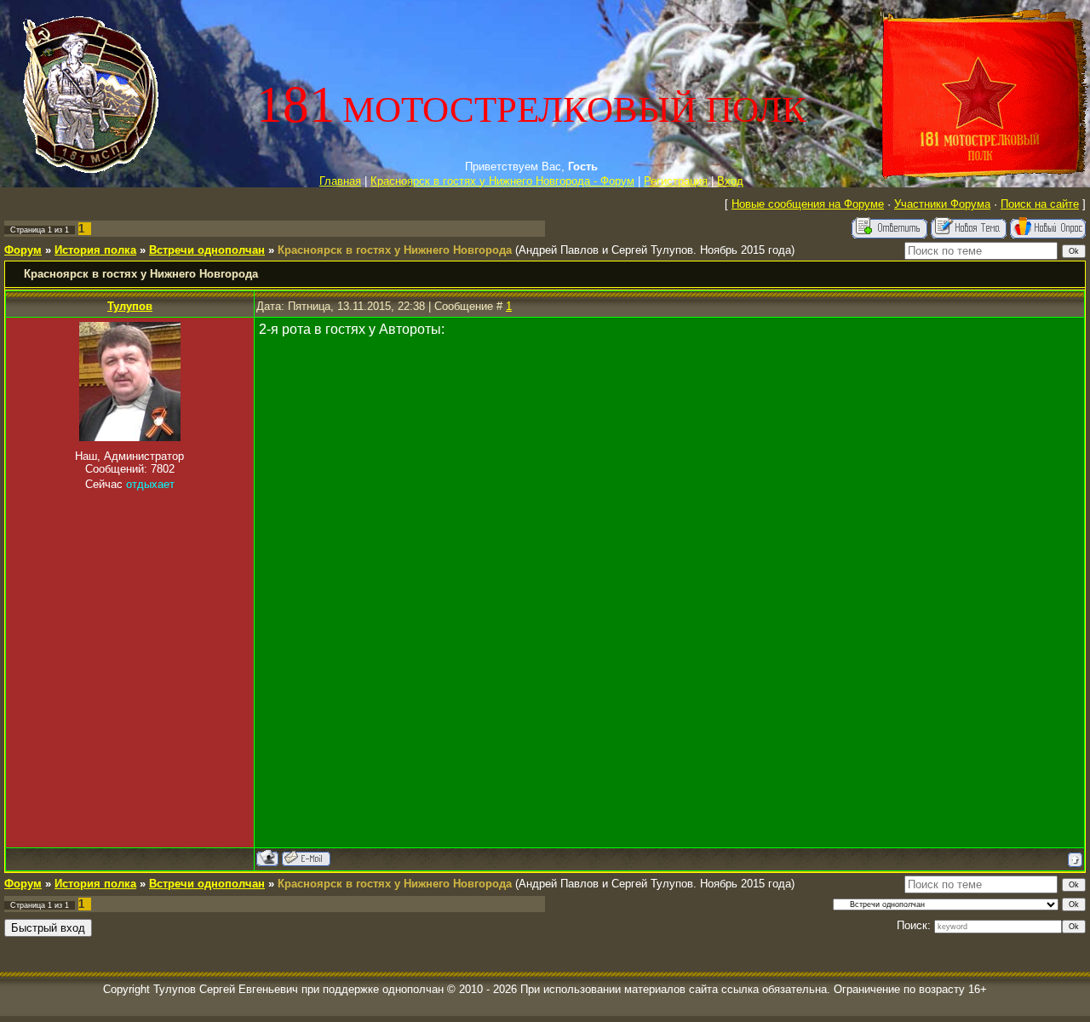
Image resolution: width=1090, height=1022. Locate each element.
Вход (730, 181)
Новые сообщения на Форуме (807, 204)
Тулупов (129, 306)
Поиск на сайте (1040, 204)
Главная (340, 181)
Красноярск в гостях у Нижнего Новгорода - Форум (502, 181)
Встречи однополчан (207, 250)
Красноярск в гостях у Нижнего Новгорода (395, 250)
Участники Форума (942, 204)
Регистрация (676, 181)
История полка (95, 250)
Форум (23, 250)
